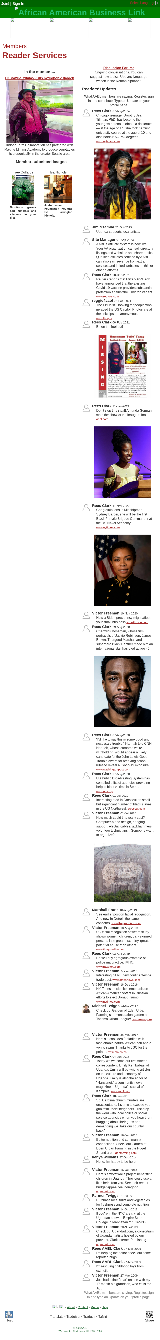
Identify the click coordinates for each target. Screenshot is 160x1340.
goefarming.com (126, 1152)
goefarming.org (142, 1019)
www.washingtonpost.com (113, 769)
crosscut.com (136, 808)
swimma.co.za (117, 1052)
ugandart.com (105, 1191)
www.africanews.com (126, 979)
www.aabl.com (120, 1091)
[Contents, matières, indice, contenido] (21, 29)
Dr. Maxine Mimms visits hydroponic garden (39, 78)
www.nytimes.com (108, 141)
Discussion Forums (118, 68)
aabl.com (102, 419)
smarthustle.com (137, 622)
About (71, 1307)
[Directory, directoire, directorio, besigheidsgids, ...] (60, 29)
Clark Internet (80, 1331)
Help (105, 1307)
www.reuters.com (107, 296)
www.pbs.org (104, 791)
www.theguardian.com (126, 923)
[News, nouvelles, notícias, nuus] (99, 29)
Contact (83, 1307)
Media (95, 1307)
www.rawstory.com (108, 966)
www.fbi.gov (104, 318)
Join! (5, 3)
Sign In (18, 3)
